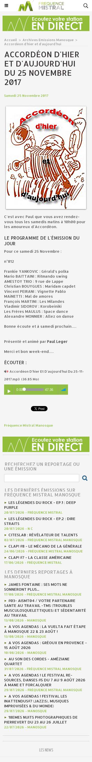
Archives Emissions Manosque (48, 40)
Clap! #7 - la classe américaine (40, 557)
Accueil (10, 40)
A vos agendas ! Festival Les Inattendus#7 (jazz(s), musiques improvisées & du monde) (36, 701)
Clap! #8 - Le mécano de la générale (45, 546)
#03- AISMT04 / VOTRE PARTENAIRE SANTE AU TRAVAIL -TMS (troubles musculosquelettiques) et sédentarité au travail (45, 608)
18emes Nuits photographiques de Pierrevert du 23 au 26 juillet (41, 720)
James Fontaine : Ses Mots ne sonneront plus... (35, 587)
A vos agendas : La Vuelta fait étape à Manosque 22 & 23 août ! (45, 629)
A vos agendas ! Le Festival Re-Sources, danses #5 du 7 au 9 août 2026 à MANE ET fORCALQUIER (44, 680)
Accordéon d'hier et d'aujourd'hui (32, 44)
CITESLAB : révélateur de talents (43, 534)
